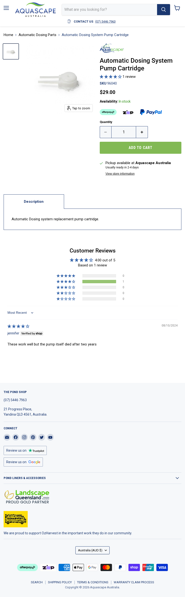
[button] (111, 76)
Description (34, 201)
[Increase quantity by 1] (142, 132)
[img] (18, 326)
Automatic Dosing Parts (37, 35)
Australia (90, 550)
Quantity (106, 122)
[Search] (163, 9)
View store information (120, 173)
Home (8, 35)
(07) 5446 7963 (105, 21)
